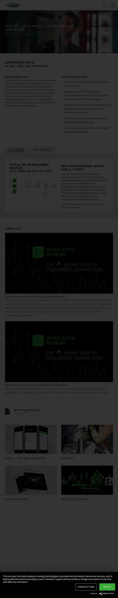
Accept (107, 586)
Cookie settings (86, 586)
